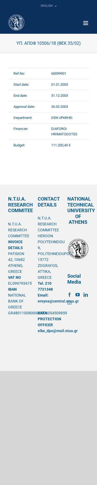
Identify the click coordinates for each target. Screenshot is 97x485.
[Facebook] (69, 295)
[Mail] (69, 303)
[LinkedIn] (86, 295)
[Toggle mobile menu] (86, 23)
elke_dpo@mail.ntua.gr (58, 331)
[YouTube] (77, 295)
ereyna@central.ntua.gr (58, 301)
